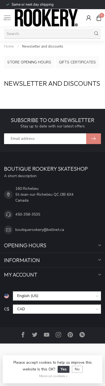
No (77, 369)
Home (9, 46)
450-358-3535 (27, 214)
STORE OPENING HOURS (29, 62)
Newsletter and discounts (42, 46)
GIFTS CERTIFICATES (77, 62)
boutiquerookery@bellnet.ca (39, 229)
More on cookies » (53, 376)
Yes (63, 369)
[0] (99, 17)
